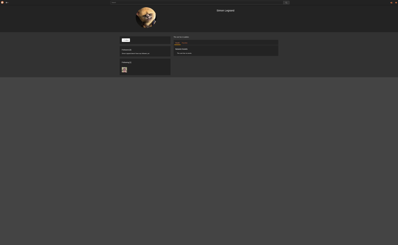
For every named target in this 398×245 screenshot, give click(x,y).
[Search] (286, 2)
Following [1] (126, 62)
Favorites (184, 43)
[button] (7, 2)
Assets (177, 43)
